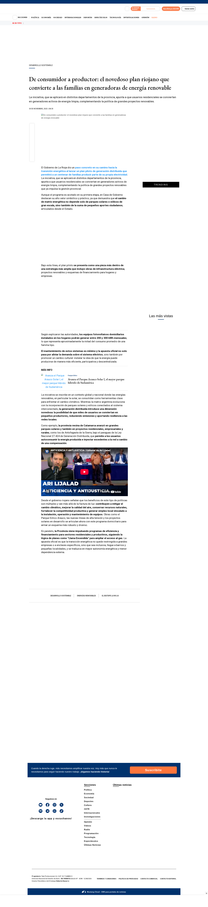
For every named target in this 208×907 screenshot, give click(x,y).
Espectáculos (100, 17)
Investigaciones (131, 17)
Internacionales (73, 17)
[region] (104, 45)
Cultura (88, 805)
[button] (32, 126)
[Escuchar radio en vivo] (150, 8)
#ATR (87, 809)
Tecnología (115, 17)
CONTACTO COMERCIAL (149, 879)
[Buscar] (127, 9)
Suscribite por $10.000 (171, 9)
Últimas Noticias (92, 845)
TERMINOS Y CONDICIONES (106, 879)
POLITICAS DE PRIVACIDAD (128, 879)
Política (35, 17)
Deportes (88, 17)
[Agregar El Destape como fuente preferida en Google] (127, 108)
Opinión (145, 17)
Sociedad (57, 17)
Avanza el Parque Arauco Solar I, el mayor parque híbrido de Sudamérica (96, 381)
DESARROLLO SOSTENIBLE (60, 596)
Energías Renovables (86, 596)
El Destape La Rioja (110, 596)
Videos (87, 826)
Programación (91, 833)
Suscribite (153, 770)
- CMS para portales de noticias (106, 892)
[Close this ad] (206, 893)
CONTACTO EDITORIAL (168, 879)
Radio (154, 17)
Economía (46, 17)
